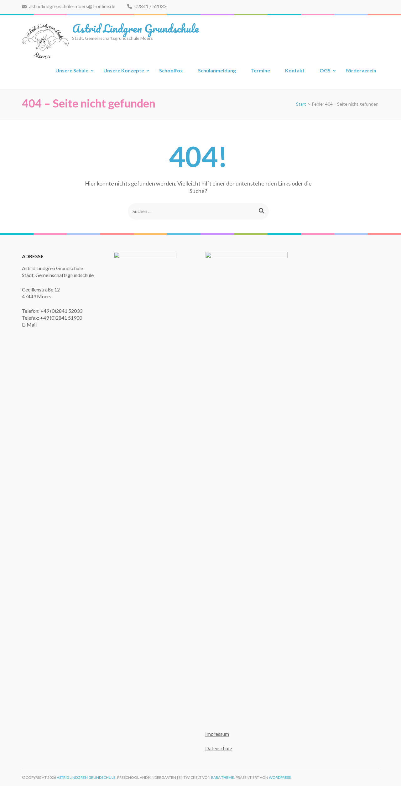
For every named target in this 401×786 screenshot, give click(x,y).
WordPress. (280, 777)
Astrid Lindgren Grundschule (135, 28)
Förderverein (361, 70)
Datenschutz (218, 748)
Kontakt (295, 70)
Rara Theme (222, 777)
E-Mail (29, 325)
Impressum (217, 734)
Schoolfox (171, 70)
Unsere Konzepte (123, 70)
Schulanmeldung (217, 70)
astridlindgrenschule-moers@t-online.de (71, 6)
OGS (325, 70)
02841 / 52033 (149, 6)
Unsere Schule (71, 70)
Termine (260, 70)
